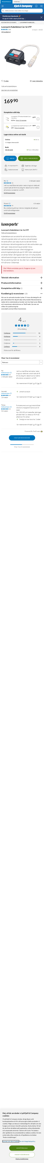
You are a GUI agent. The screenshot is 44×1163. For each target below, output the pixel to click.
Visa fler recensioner (22, 438)
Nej (38, 383)
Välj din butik (9, 150)
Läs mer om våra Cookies (11, 1141)
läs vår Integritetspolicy (27, 1141)
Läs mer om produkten (9, 90)
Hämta (12, 158)
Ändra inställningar (22, 1159)
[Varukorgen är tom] (41, 6)
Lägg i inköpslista (37, 81)
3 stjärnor (7, 340)
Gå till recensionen (9, 193)
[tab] (6, 1)
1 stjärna (7, 346)
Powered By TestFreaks (32, 431)
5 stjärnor (7, 333)
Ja (33, 383)
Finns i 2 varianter (19, 128)
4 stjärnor (7, 336)
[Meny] (2, 6)
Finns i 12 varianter (21, 120)
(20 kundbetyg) (6, 32)
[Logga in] (36, 6)
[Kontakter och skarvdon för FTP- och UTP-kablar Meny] (19, 22)
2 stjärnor (7, 343)
